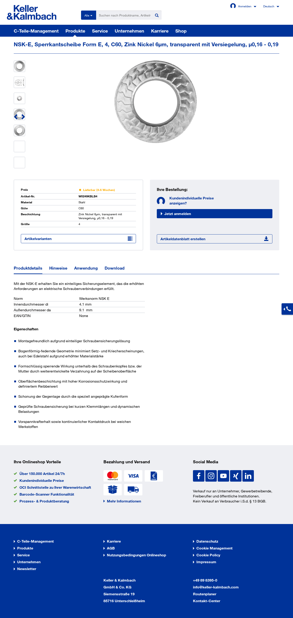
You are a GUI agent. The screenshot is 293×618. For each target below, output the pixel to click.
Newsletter (26, 568)
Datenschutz (207, 541)
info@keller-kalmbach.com (216, 587)
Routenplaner (204, 594)
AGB (111, 548)
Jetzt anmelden (177, 213)
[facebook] (199, 475)
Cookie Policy (208, 555)
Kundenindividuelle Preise (41, 480)
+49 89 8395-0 (205, 580)
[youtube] (224, 475)
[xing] (236, 475)
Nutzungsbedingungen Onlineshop (136, 555)
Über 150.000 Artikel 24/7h (42, 473)
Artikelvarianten (38, 238)
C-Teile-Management (36, 30)
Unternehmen (129, 30)
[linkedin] (248, 475)
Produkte (75, 30)
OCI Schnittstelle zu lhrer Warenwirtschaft (55, 487)
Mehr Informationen (124, 501)
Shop (181, 30)
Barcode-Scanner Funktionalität (46, 494)
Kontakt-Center (206, 601)
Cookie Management (214, 548)
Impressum (206, 562)
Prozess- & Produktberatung (44, 501)
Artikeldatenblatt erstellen (182, 239)
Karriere (159, 30)
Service (100, 30)
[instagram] (211, 475)
